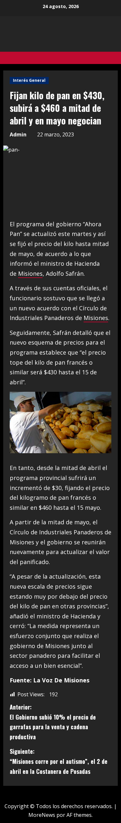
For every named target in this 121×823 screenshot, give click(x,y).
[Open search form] (116, 58)
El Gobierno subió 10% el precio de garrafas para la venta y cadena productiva (53, 722)
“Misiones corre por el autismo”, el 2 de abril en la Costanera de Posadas (58, 761)
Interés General (29, 80)
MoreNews (41, 814)
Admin (18, 134)
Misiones (30, 273)
